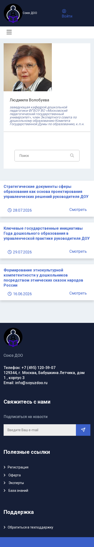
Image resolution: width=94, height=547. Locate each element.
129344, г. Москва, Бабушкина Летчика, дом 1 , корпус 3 (44, 375)
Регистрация (18, 467)
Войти (67, 16)
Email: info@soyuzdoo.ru (25, 383)
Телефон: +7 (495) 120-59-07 (29, 367)
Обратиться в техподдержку (30, 527)
